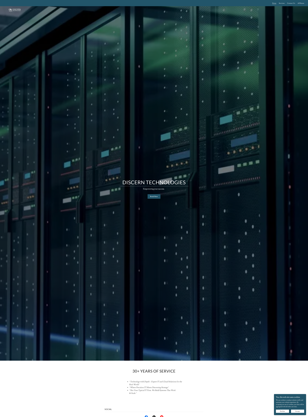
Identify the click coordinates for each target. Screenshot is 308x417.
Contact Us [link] (291, 3)
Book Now (154, 196)
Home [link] (274, 3)
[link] (14, 3)
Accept (297, 411)
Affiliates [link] (301, 3)
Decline (282, 411)
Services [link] (282, 3)
